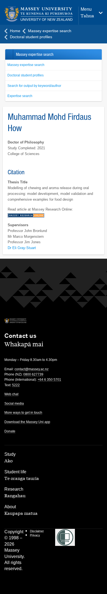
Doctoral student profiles (25, 75)
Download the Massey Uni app (27, 422)
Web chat (11, 394)
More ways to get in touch (23, 413)
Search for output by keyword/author (34, 86)
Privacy (35, 535)
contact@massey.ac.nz (32, 369)
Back (9, 54)
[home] (38, 14)
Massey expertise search (25, 65)
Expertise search (19, 96)
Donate (9, 431)
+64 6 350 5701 (49, 380)
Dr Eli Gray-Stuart (22, 248)
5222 (16, 385)
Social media (14, 403)
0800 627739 (33, 374)
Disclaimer (37, 531)
